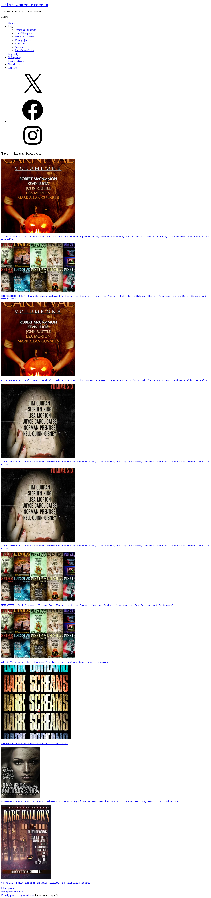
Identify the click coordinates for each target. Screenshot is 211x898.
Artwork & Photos (24, 36)
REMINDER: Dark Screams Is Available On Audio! (34, 743)
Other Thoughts (23, 33)
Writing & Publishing (25, 29)
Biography (13, 54)
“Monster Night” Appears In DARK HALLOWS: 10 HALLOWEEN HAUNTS (45, 883)
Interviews (20, 43)
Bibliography (14, 57)
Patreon (19, 47)
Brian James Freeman (24, 5)
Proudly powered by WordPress (17, 895)
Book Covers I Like (24, 50)
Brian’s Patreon (16, 60)
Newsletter (14, 64)
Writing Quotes (23, 40)
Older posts (7, 888)
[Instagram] (32, 146)
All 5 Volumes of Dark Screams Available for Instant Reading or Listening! (55, 662)
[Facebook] (32, 121)
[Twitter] (32, 96)
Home (11, 23)
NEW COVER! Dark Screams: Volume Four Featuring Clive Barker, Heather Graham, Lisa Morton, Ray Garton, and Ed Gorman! (87, 605)
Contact (12, 67)
